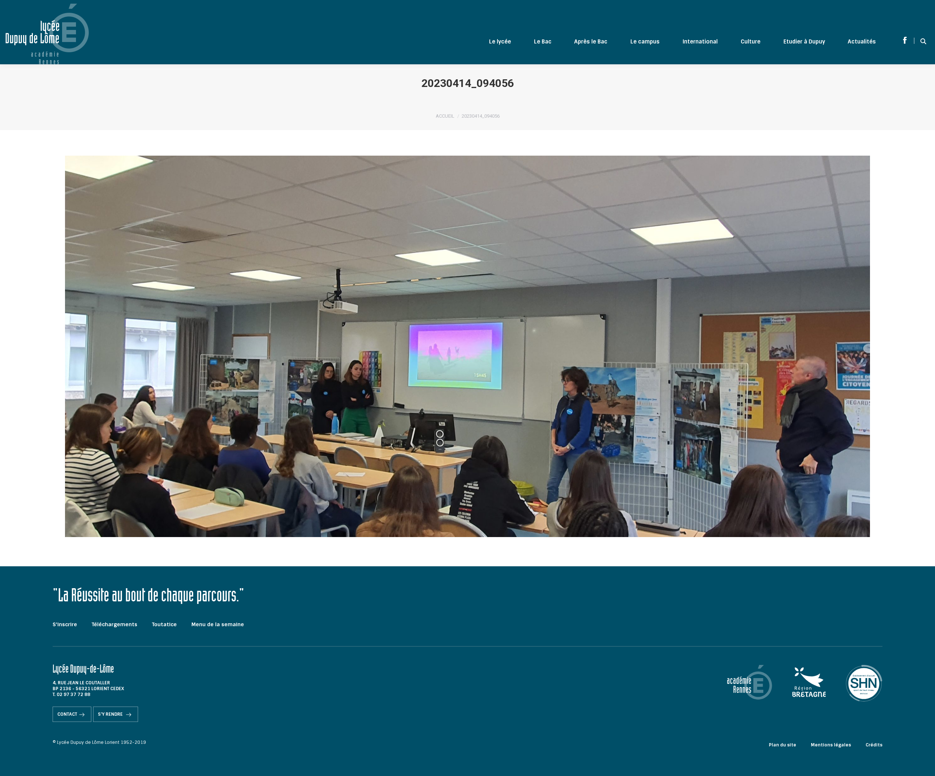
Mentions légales (831, 745)
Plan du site (782, 745)
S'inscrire (65, 624)
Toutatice (164, 624)
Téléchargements (114, 624)
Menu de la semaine (217, 624)
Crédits (874, 745)
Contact (67, 714)
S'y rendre (111, 714)
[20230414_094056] (467, 346)
